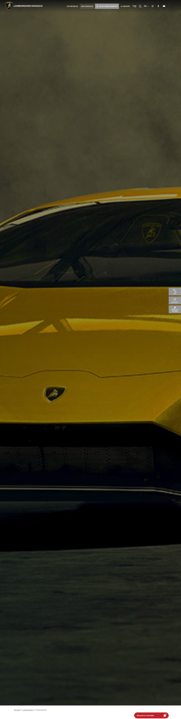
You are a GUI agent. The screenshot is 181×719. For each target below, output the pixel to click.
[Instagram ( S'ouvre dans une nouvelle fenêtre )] (152, 6)
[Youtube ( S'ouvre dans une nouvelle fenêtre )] (163, 6)
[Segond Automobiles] (24, 5)
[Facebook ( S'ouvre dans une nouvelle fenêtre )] (158, 6)
